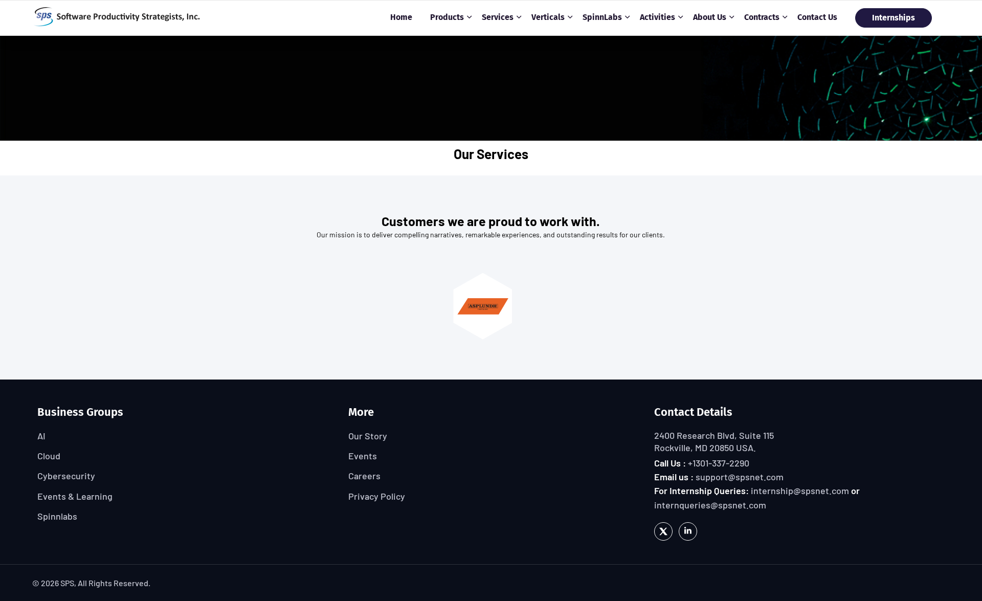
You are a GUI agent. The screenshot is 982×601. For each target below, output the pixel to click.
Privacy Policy (376, 496)
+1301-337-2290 (718, 463)
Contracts (761, 17)
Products (447, 17)
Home (401, 17)
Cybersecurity (66, 475)
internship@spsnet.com (800, 490)
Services (498, 17)
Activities (657, 17)
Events (362, 455)
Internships (893, 18)
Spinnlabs (57, 516)
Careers (364, 475)
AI (41, 435)
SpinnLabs (602, 17)
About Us (709, 17)
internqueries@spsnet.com (710, 504)
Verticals (548, 17)
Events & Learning (75, 496)
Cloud (48, 455)
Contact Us (817, 17)
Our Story (367, 435)
